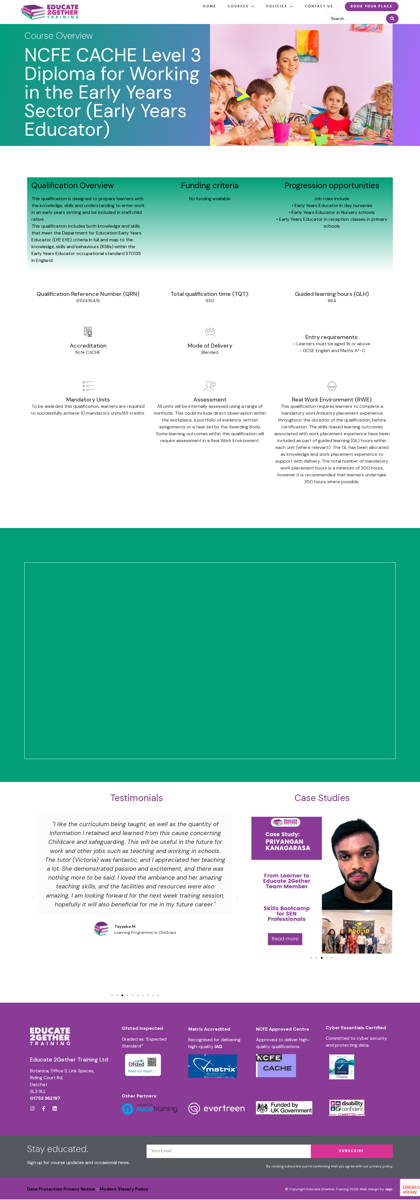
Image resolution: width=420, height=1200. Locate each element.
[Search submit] (392, 18)
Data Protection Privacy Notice (61, 1189)
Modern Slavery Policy (124, 1189)
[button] (33, 898)
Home (209, 6)
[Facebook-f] (43, 1108)
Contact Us (319, 6)
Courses (238, 6)
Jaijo (389, 1189)
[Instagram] (32, 1108)
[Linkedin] (54, 1108)
